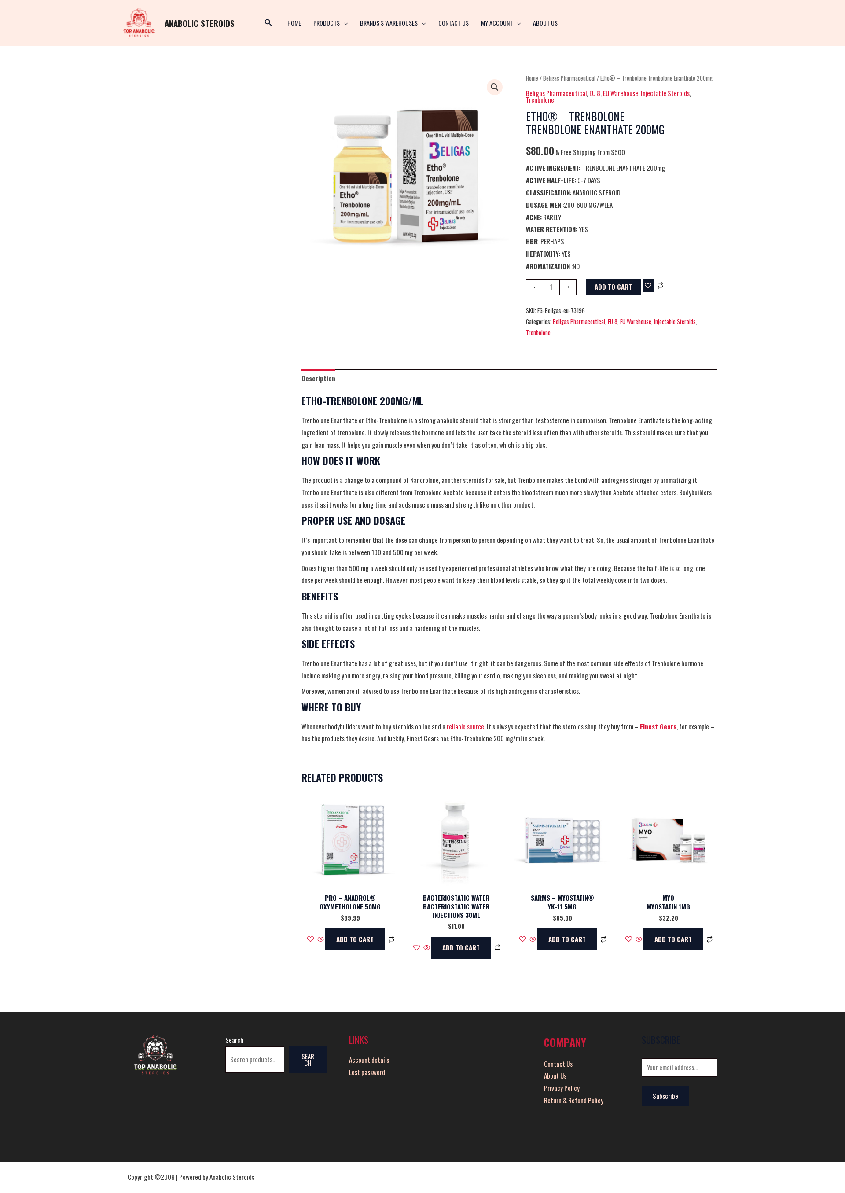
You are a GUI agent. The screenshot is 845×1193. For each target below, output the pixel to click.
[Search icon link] (268, 23)
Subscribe (665, 1096)
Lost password (367, 1072)
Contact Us (453, 22)
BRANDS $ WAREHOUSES (389, 22)
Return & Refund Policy (573, 1100)
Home (532, 78)
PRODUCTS (326, 22)
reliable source (465, 726)
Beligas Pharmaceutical (569, 78)
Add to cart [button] (355, 939)
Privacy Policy (562, 1088)
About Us (545, 22)
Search (234, 1040)
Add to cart (613, 286)
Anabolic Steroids (200, 23)
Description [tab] (318, 378)
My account (497, 22)
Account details (369, 1059)
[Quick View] (320, 939)
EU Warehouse (620, 93)
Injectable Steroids (665, 93)
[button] (344, 23)
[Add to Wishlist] (648, 285)
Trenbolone (540, 99)
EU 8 (594, 93)
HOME (294, 22)
